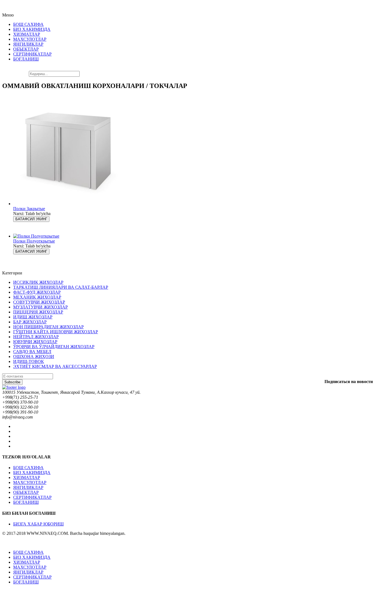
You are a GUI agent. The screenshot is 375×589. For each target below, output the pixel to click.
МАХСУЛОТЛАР (29, 482)
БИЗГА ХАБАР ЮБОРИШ (38, 524)
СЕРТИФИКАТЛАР (32, 497)
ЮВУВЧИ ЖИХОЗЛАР (35, 341)
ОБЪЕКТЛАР (26, 492)
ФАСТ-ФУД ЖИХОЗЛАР (37, 292)
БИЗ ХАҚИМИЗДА (32, 472)
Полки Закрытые (29, 208)
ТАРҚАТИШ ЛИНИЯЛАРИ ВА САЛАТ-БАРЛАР (60, 287)
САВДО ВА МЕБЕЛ (32, 351)
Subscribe (12, 382)
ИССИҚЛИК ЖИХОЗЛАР (38, 282)
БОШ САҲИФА (28, 467)
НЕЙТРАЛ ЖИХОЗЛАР (36, 336)
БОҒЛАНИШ (26, 502)
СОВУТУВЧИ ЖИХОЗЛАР (39, 302)
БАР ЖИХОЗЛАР (30, 322)
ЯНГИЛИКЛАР (28, 487)
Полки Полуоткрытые (34, 241)
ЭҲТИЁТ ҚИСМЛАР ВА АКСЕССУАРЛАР (55, 366)
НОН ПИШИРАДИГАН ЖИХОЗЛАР (48, 326)
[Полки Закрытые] (68, 203)
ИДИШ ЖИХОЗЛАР (32, 317)
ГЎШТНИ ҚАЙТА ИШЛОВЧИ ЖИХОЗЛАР (55, 331)
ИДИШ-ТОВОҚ (28, 361)
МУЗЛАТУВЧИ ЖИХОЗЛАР (40, 307)
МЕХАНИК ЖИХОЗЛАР (37, 297)
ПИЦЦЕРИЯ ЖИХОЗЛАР (38, 312)
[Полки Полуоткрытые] (36, 236)
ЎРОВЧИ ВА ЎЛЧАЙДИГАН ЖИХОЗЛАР (53, 346)
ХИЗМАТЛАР (26, 477)
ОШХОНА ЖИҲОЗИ (33, 356)
